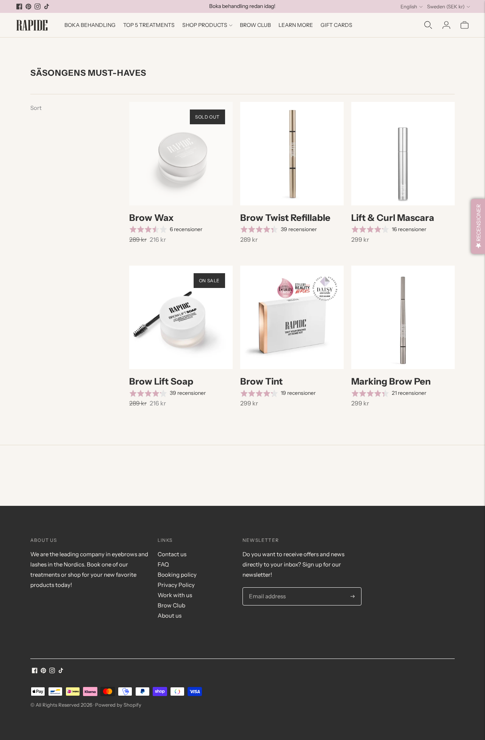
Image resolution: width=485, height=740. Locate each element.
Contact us (172, 554)
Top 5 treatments (149, 25)
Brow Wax (151, 217)
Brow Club (255, 25)
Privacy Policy (176, 584)
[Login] (446, 25)
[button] (478, 226)
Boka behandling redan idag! (242, 6)
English (409, 6)
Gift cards (336, 25)
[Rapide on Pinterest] (28, 6)
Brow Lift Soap (161, 381)
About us (169, 615)
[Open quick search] (428, 25)
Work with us (175, 595)
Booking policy (177, 574)
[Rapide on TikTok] (47, 6)
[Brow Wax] (181, 153)
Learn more (295, 25)
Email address (266, 588)
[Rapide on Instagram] (37, 6)
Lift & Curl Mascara (392, 217)
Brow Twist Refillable (285, 217)
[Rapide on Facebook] (19, 6)
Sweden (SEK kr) (446, 6)
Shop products (204, 25)
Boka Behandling (90, 25)
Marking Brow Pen (391, 381)
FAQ (163, 564)
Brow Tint (261, 381)
